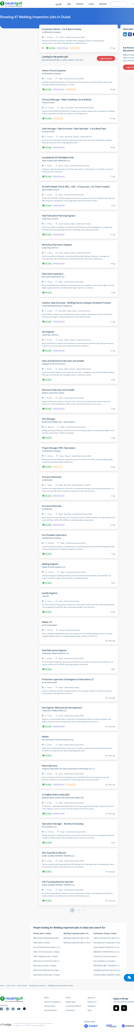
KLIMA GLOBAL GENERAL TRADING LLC (58, 856)
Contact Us (92, 1002)
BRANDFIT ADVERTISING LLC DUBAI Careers (109, 952)
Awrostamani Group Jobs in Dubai (108, 942)
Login (91, 4)
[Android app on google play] (124, 1008)
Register (103, 4)
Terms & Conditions (52, 1002)
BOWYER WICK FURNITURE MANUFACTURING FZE (63, 798)
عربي (58, 3)
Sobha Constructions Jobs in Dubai (108, 938)
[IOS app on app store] (116, 1008)
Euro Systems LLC (49, 827)
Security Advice (50, 1010)
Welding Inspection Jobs (37, 985)
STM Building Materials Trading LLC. (57, 306)
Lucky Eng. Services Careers (105, 956)
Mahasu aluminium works (53, 393)
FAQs (90, 1010)
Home (2, 985)
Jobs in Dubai (22, 985)
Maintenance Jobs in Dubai (44, 965)
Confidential (47, 480)
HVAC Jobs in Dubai (41, 942)
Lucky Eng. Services (50, 219)
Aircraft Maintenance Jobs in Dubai (48, 947)
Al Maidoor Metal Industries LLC (55, 653)
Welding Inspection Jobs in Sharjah (78, 942)
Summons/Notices (73, 1006)
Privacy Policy (49, 1006)
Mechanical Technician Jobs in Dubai (48, 961)
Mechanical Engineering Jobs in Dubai (48, 938)
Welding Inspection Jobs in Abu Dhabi (78, 938)
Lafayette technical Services (53, 364)
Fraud (68, 997)
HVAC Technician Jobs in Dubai (46, 952)
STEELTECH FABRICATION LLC (54, 710)
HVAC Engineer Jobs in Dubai (45, 956)
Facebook (130, 34)
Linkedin (125, 34)
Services (79, 4)
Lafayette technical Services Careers (109, 970)
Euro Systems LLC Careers (105, 961)
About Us (91, 997)
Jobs (69, 4)
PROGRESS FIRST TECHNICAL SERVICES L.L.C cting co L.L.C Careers (109, 965)
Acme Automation (49, 625)
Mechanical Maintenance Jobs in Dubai (48, 970)
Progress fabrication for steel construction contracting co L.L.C (68, 769)
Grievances (70, 1010)
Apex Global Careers (50, 189)
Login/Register (106, 58)
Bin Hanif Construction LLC (53, 277)
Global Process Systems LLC (53, 567)
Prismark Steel (48, 102)
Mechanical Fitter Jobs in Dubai (46, 974)
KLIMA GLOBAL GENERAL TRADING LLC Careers (109, 974)
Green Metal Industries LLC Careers (109, 947)
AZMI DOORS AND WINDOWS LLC (56, 160)
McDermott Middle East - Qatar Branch (58, 422)
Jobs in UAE (11, 985)
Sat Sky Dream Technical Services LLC (58, 739)
